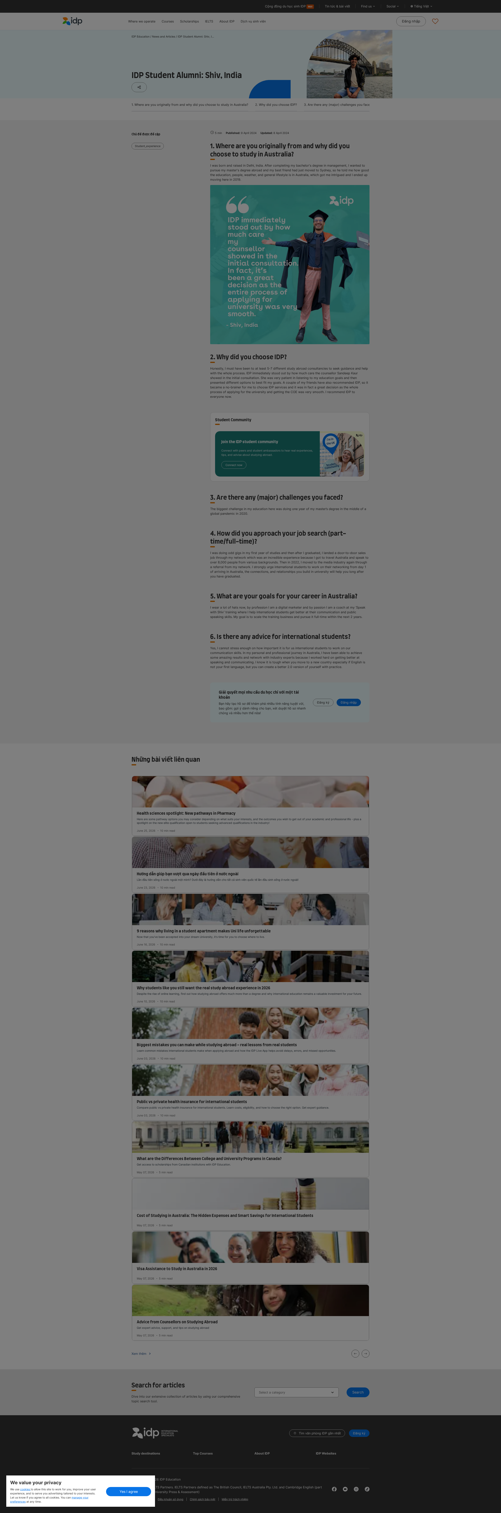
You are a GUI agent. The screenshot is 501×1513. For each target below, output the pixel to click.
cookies (25, 1489)
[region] (80, 1491)
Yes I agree (129, 1492)
